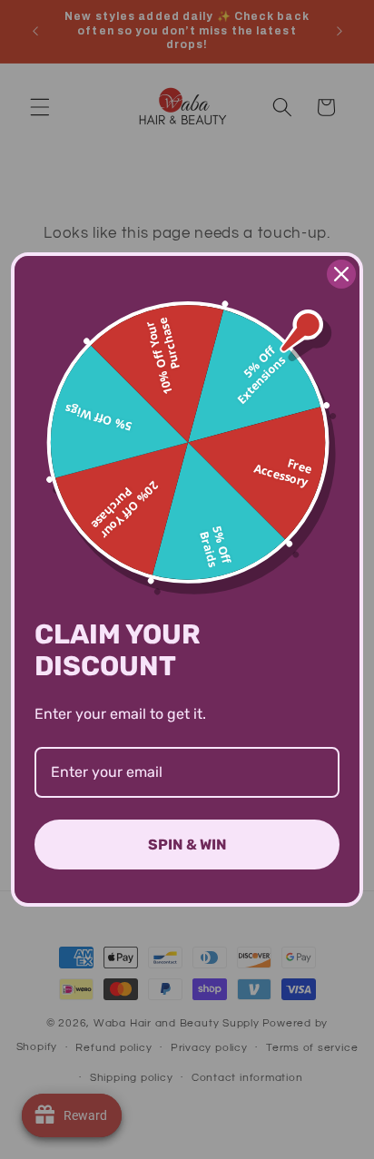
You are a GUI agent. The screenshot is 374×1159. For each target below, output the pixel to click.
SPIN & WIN (187, 844)
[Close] (341, 274)
